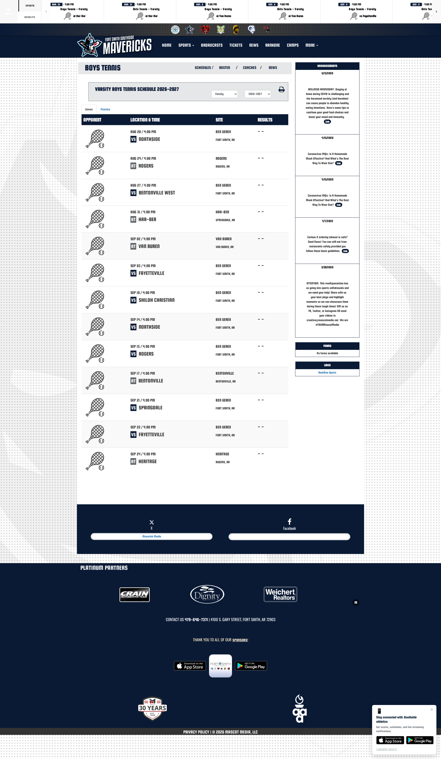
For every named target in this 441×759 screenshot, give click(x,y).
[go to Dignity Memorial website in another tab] (220, 594)
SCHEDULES (202, 68)
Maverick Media (151, 536)
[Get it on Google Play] (420, 740)
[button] (74, 11)
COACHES (249, 68)
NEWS (253, 45)
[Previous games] (46, 11)
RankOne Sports (327, 372)
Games (89, 109)
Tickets (235, 45)
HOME (167, 45)
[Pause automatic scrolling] (355, 602)
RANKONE (272, 45)
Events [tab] (30, 5)
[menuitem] (174, 29)
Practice (105, 109)
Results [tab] (30, 17)
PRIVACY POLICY (196, 732)
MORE (310, 45)
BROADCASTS (212, 45)
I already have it (386, 749)
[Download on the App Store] (390, 740)
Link (327, 121)
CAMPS (293, 45)
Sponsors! (240, 640)
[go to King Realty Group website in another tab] (293, 594)
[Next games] (436, 11)
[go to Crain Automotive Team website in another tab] (147, 594)
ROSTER (224, 68)
